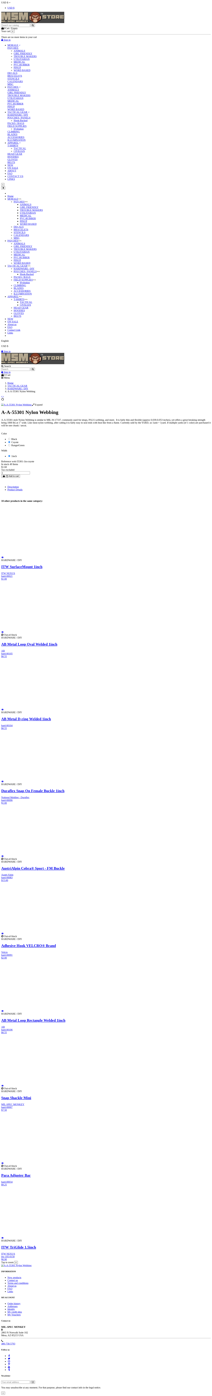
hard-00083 (7, 877)
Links (10, 332)
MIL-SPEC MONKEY (12, 1104)
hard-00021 (7, 576)
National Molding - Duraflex (15, 797)
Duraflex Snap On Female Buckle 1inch (32, 791)
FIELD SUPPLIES (17, 126)
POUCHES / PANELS (18, 117)
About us (11, 324)
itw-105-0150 (8, 1256)
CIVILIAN (19, 151)
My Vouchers (14, 1314)
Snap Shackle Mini (16, 1098)
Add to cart (13, 476)
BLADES (12, 134)
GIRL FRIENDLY (23, 53)
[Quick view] (2, 557)
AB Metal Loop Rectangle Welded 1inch (33, 1020)
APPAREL (13, 296)
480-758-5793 (8, 1343)
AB (3, 650)
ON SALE (12, 321)
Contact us (12, 1280)
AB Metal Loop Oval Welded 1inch (29, 644)
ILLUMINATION (16, 140)
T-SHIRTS (12, 145)
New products (14, 1277)
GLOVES (12, 159)
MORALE (12, 199)
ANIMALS (19, 50)
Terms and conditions (17, 1283)
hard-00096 (7, 800)
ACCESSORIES (15, 137)
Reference (6, 461)
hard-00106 (7, 1029)
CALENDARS (15, 81)
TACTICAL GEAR (17, 266)
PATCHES (12, 48)
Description (13, 487)
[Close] (3, 188)
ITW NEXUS (8, 573)
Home (10, 196)
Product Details (15, 489)
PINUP (17, 67)
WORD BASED (22, 70)
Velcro (4, 952)
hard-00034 (7, 1182)
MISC (10, 84)
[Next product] (3, 396)
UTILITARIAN (22, 59)
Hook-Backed (20, 120)
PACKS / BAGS (15, 123)
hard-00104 (7, 725)
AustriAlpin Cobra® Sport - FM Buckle (33, 868)
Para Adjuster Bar (16, 1175)
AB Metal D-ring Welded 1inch (26, 719)
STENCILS (13, 78)
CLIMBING (13, 131)
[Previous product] (2, 396)
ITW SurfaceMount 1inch (21, 567)
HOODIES (13, 156)
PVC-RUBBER (22, 64)
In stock (5, 464)
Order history (13, 1303)
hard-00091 (7, 955)
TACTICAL (20, 148)
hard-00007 (7, 1107)
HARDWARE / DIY (17, 115)
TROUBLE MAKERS (25, 56)
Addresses (12, 1306)
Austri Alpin (7, 874)
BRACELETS (14, 76)
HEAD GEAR (14, 154)
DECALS (12, 73)
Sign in (7, 351)
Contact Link (13, 330)
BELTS (11, 162)
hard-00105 (7, 653)
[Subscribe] (33, 1382)
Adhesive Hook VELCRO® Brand (28, 946)
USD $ (10, 8)
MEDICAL (19, 62)
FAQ (9, 327)
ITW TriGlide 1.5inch (18, 1247)
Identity (11, 1309)
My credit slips (14, 1312)
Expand (38, 404)
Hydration (19, 129)
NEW (10, 319)
